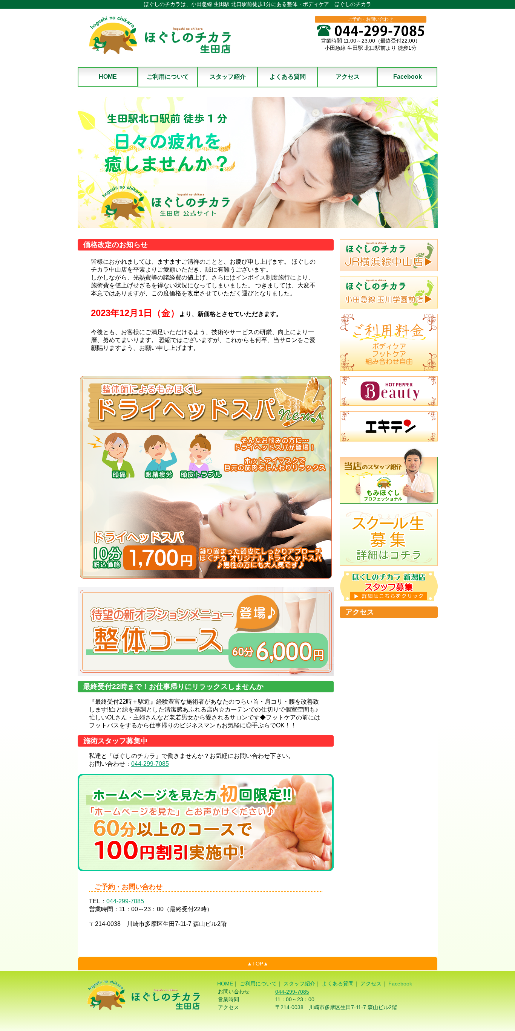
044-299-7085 (150, 764)
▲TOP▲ (257, 964)
